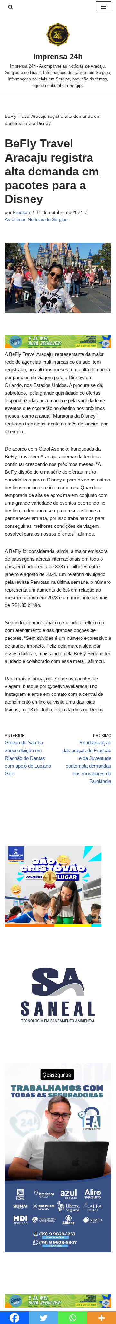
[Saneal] (58, 1046)
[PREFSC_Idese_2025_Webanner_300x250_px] (53, 925)
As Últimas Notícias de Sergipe (36, 219)
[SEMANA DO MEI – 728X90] (58, 346)
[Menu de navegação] (103, 6)
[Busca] (10, 7)
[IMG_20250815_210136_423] (58, 1250)
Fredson (21, 212)
